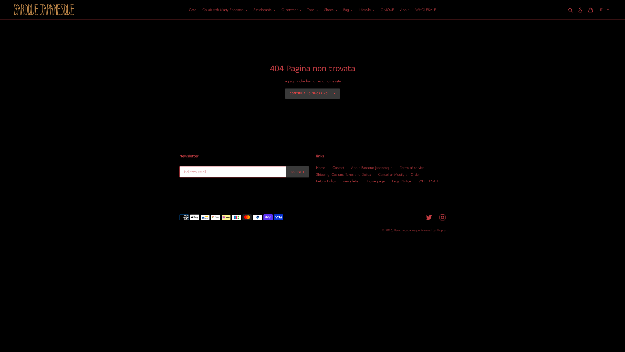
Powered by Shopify (433, 230)
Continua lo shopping (309, 93)
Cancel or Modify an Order (399, 174)
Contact (338, 167)
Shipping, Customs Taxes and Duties (343, 174)
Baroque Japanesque (407, 230)
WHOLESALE (428, 181)
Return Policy (326, 181)
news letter (351, 181)
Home (320, 167)
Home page (376, 181)
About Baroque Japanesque (372, 167)
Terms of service (412, 167)
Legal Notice (401, 181)
